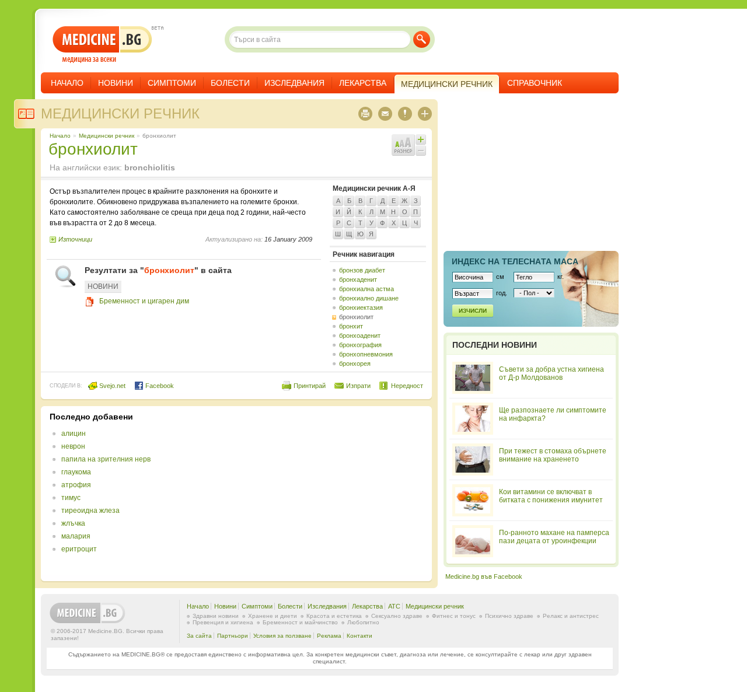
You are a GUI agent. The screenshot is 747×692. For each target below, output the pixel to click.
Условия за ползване (282, 635)
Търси (421, 39)
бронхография (360, 344)
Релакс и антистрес (571, 616)
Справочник (534, 83)
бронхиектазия (361, 307)
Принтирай (310, 385)
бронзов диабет (362, 270)
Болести (230, 83)
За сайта (199, 635)
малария (75, 536)
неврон (73, 446)
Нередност (407, 385)
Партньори (232, 635)
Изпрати (358, 385)
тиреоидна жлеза (90, 510)
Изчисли (473, 310)
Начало (67, 83)
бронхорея (355, 363)
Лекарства (362, 83)
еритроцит (79, 549)
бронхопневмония (366, 354)
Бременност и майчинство (300, 622)
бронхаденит (358, 279)
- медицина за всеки (102, 44)
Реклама (329, 635)
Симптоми (172, 83)
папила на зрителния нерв (106, 459)
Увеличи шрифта (421, 139)
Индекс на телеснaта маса (515, 261)
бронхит (351, 326)
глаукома (76, 472)
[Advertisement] (328, 493)
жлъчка (73, 523)
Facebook (159, 385)
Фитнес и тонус (454, 616)
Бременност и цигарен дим (144, 301)
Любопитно (363, 622)
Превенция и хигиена (223, 622)
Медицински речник (120, 113)
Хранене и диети (272, 616)
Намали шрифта (421, 150)
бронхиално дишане (369, 298)
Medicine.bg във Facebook (483, 576)
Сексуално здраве (397, 616)
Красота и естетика (334, 616)
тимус (71, 498)
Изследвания (294, 83)
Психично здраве (509, 616)
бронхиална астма (366, 288)
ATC (394, 606)
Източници (75, 239)
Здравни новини (216, 616)
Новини (115, 83)
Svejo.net (111, 385)
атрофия (76, 485)
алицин (73, 433)
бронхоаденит (360, 335)
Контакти (359, 635)
